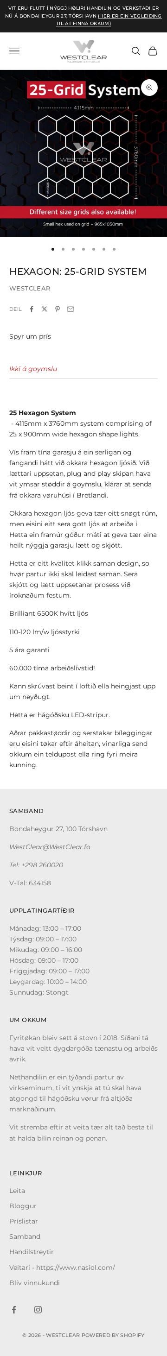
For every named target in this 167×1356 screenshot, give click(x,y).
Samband (24, 1236)
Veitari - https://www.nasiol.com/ (62, 1267)
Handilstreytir (31, 1252)
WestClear (30, 288)
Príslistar (23, 1221)
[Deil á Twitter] (44, 309)
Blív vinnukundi (34, 1283)
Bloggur (23, 1206)
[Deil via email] (70, 309)
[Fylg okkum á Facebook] (14, 1309)
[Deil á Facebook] (31, 309)
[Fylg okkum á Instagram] (38, 1309)
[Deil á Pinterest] (57, 309)
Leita (17, 1190)
